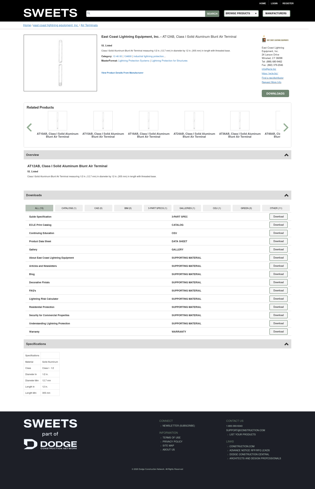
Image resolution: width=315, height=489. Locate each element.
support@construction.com (225, 430)
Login (274, 3)
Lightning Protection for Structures (149, 60)
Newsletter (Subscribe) (179, 425)
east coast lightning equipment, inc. (36, 25)
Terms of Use (172, 437)
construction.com (221, 446)
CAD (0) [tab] (89, 208)
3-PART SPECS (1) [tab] (157, 208)
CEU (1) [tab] (226, 208)
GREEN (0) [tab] (259, 208)
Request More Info (292, 82)
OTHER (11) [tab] (294, 208)
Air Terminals (69, 25)
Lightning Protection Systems (113, 60)
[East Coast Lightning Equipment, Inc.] (296, 38)
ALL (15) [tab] (21, 208)
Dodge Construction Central (229, 458)
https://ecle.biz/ (290, 73)
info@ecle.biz (289, 69)
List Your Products (222, 434)
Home (262, 3)
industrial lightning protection (128, 56)
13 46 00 (96, 56)
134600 (107, 56)
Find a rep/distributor (293, 77)
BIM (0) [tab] (123, 208)
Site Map (168, 445)
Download (299, 216)
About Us (169, 449)
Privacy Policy (172, 441)
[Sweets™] (50, 12)
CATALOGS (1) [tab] (55, 208)
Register (288, 3)
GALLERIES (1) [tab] (191, 208)
